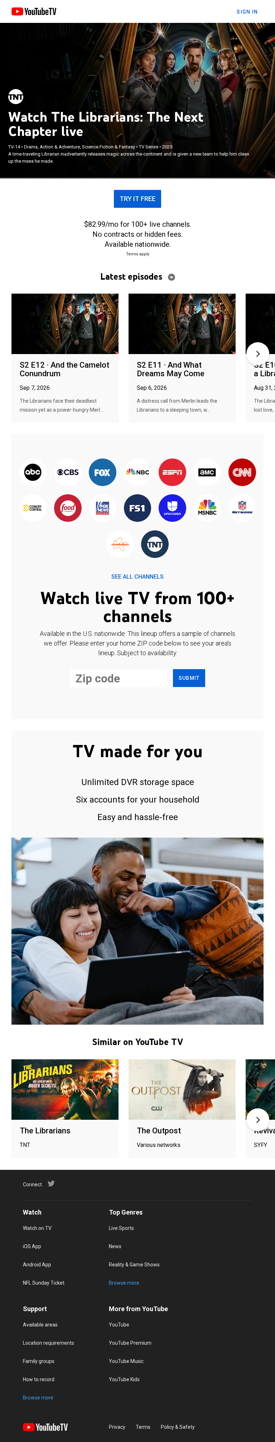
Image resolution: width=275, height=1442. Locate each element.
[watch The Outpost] (182, 1089)
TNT (25, 1145)
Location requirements (48, 1343)
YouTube (119, 1325)
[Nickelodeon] (120, 545)
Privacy (117, 1427)
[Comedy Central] (32, 508)
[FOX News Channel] (102, 508)
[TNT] (15, 96)
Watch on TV (37, 1228)
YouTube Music (126, 1361)
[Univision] (172, 508)
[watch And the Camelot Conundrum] (65, 324)
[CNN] (242, 473)
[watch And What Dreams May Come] (182, 324)
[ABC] (32, 473)
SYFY (260, 1145)
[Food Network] (67, 508)
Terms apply (137, 254)
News (115, 1246)
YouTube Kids (124, 1379)
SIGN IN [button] (247, 12)
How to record (38, 1379)
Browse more (124, 1283)
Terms (143, 1427)
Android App (37, 1264)
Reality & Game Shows (134, 1264)
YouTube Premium (130, 1343)
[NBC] (137, 473)
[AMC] (207, 473)
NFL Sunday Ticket (43, 1283)
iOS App (32, 1246)
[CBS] (67, 473)
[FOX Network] (102, 473)
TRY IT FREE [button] (137, 198)
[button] (257, 353)
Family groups (38, 1361)
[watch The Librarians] (65, 1089)
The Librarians (45, 1130)
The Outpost (159, 1130)
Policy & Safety (178, 1427)
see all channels (137, 576)
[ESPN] (172, 473)
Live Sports (121, 1228)
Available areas (40, 1325)
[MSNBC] (207, 508)
